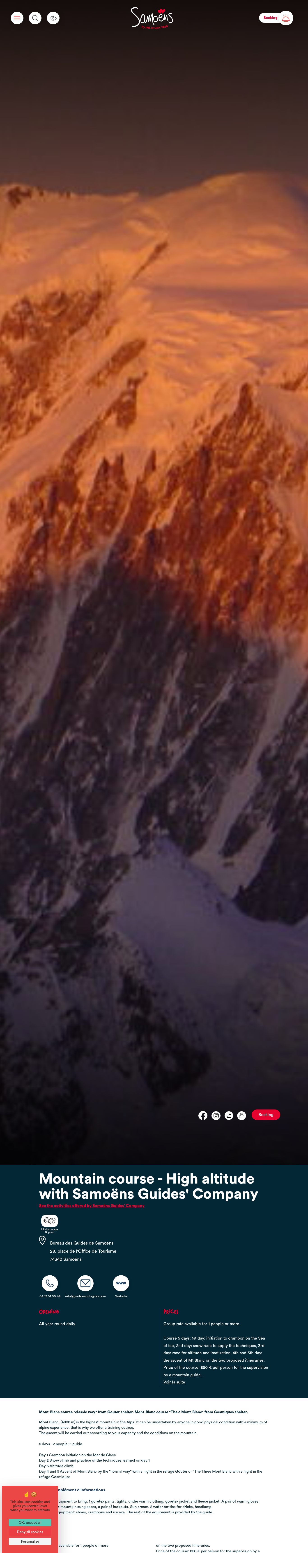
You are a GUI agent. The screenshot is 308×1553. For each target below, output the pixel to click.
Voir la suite (174, 1382)
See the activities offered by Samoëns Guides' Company (92, 1206)
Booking (266, 1115)
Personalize (30, 1541)
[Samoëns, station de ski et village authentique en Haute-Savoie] (152, 18)
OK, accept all (30, 1522)
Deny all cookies (30, 1532)
